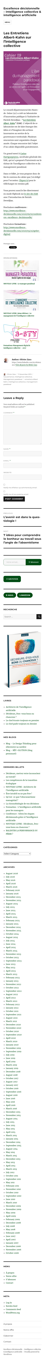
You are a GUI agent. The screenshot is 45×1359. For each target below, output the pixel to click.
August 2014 (12, 1149)
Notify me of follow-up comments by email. (20, 488)
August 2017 (11, 1081)
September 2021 (13, 1014)
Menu (7, 22)
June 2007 (10, 1236)
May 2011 (10, 1182)
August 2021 (12, 1018)
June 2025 (10, 910)
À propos (10, 1273)
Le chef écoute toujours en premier (22, 720)
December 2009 (13, 1206)
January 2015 (12, 1139)
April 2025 (11, 914)
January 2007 (12, 1243)
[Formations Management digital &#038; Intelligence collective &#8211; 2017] (21, 332)
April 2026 (11, 883)
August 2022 (12, 994)
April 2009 (11, 1216)
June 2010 (10, 1199)
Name (6, 449)
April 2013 (10, 1165)
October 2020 (12, 1031)
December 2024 (13, 927)
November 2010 (13, 1189)
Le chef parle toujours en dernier (21, 724)
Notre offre (11, 1276)
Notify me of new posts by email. (16, 494)
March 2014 (11, 1155)
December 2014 (13, 1142)
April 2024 (11, 947)
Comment (8, 413)
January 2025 (12, 924)
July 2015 (10, 1122)
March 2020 (11, 1041)
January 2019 (12, 1068)
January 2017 (12, 1085)
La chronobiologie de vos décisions (22, 803)
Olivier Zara (11, 374)
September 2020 (14, 1034)
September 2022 (14, 991)
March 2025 (11, 917)
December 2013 (13, 1159)
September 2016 (13, 1092)
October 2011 (12, 1176)
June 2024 (10, 944)
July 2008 (10, 1226)
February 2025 (13, 920)
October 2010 (12, 1192)
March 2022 (11, 1001)
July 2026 (10, 877)
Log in (9, 1302)
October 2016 (12, 1088)
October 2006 (12, 1253)
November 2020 (13, 1028)
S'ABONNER (12, 579)
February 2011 (12, 1186)
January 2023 (12, 981)
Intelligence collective (23, 377)
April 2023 (11, 971)
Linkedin (25, 595)
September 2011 (13, 1179)
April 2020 (11, 1038)
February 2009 (13, 1219)
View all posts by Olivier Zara (26, 365)
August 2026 (12, 873)
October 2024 (12, 934)
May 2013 (10, 1162)
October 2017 (12, 1078)
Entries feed (11, 1306)
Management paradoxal (12, 379)
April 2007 (11, 1239)
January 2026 (12, 893)
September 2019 (13, 1051)
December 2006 (13, 1246)
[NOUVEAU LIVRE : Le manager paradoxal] (21, 270)
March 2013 (11, 1169)
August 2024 (12, 937)
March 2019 (11, 1065)
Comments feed (13, 1309)
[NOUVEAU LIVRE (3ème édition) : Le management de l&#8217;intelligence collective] (21, 300)
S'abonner (34, 562)
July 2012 (10, 1172)
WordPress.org (13, 1313)
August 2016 (12, 1095)
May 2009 (10, 1212)
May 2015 (10, 1129)
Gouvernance (8, 377)
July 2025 (10, 907)
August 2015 (12, 1118)
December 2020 (13, 1024)
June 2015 (10, 1125)
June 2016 (10, 1098)
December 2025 (13, 897)
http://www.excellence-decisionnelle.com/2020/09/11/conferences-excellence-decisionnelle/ (22, 214)
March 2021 (11, 1021)
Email (7, 461)
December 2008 (13, 1223)
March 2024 (11, 951)
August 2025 (12, 903)
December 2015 (13, 1112)
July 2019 (10, 1055)
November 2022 (13, 984)
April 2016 (10, 1105)
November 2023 (13, 954)
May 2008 (10, 1229)
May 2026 (10, 880)
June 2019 (10, 1058)
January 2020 (12, 1045)
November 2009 (13, 1209)
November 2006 (13, 1249)
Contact (9, 1283)
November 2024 (13, 930)
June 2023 (10, 964)
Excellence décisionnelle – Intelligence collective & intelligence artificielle (22, 12)
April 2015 (10, 1132)
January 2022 (12, 1008)
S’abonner (11, 1279)
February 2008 (13, 1233)
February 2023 (13, 977)
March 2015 (11, 1135)
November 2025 (13, 900)
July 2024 (10, 940)
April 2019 (10, 1061)
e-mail (10, 595)
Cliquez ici (24, 180)
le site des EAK (31, 194)
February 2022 (13, 1004)
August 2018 (12, 1075)
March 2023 (11, 974)
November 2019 (13, 1048)
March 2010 (11, 1202)
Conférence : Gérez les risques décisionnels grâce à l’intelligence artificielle (22, 817)
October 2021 (12, 1011)
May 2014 (10, 1152)
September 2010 (13, 1196)
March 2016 (11, 1108)
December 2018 (13, 1071)
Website (7, 472)
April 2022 (11, 998)
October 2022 (12, 987)
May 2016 (10, 1102)
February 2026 (13, 890)
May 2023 (10, 967)
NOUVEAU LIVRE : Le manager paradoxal (19, 284)
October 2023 (12, 957)
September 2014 (13, 1145)
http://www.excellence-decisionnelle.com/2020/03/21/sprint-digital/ (21, 230)
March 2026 (11, 887)
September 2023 (13, 961)
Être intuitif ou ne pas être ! (19, 793)
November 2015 (13, 1115)
